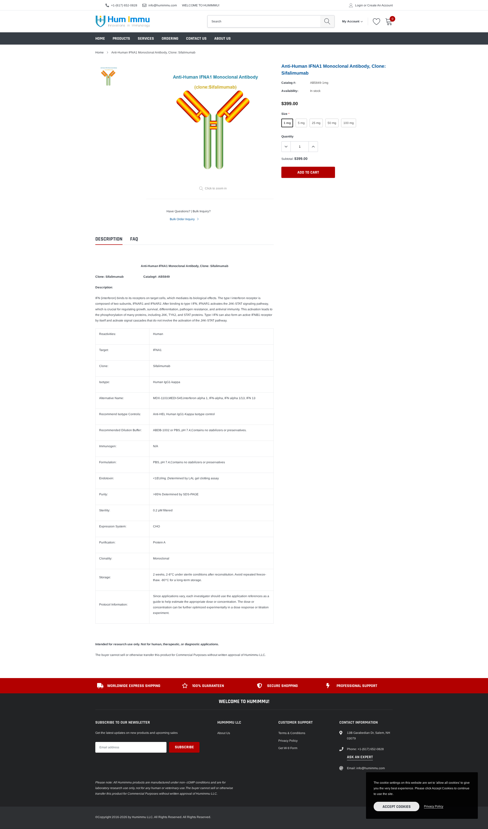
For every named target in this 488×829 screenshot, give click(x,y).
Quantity (287, 136)
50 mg (332, 123)
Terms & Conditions (291, 733)
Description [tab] (109, 239)
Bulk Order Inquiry (182, 219)
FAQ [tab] (134, 239)
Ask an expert (360, 757)
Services (146, 38)
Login (359, 5)
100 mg (348, 123)
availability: (289, 91)
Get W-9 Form (287, 748)
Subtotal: (287, 159)
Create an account (380, 5)
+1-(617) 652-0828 (124, 5)
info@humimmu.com (162, 5)
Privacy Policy (288, 740)
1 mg (287, 123)
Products (121, 38)
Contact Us (196, 38)
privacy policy (433, 806)
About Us (222, 38)
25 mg (316, 123)
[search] (327, 21)
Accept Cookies (397, 806)
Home (100, 38)
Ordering (170, 38)
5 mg (301, 123)
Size (285, 114)
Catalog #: (288, 83)
